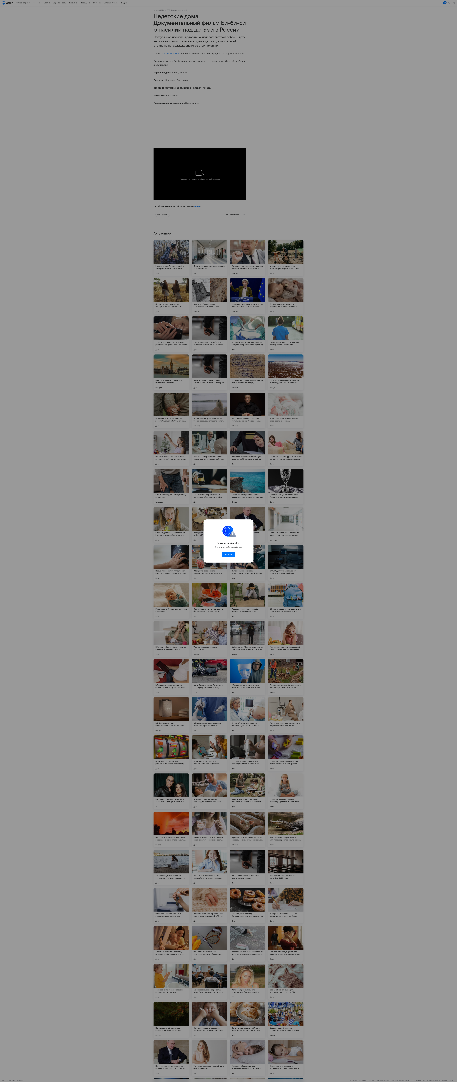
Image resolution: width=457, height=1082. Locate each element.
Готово (228, 554)
